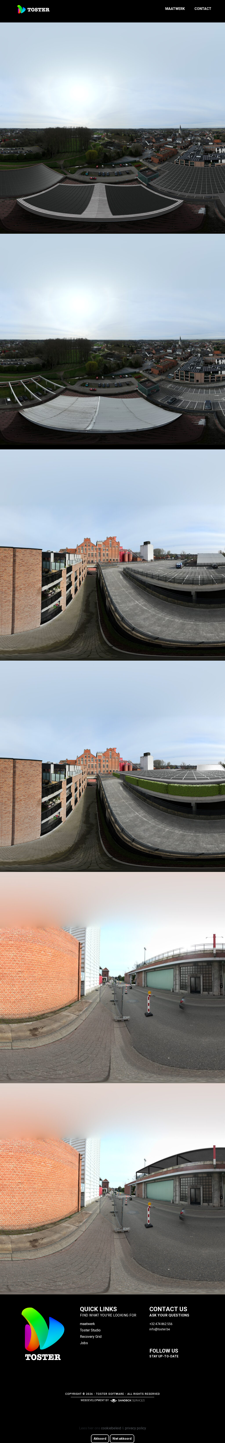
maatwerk (175, 9)
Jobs (84, 1343)
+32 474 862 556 (160, 1324)
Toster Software (110, 1393)
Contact (202, 9)
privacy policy (135, 1428)
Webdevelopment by (95, 1400)
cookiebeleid (111, 1428)
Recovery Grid (91, 1337)
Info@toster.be (159, 1329)
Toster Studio (90, 1330)
